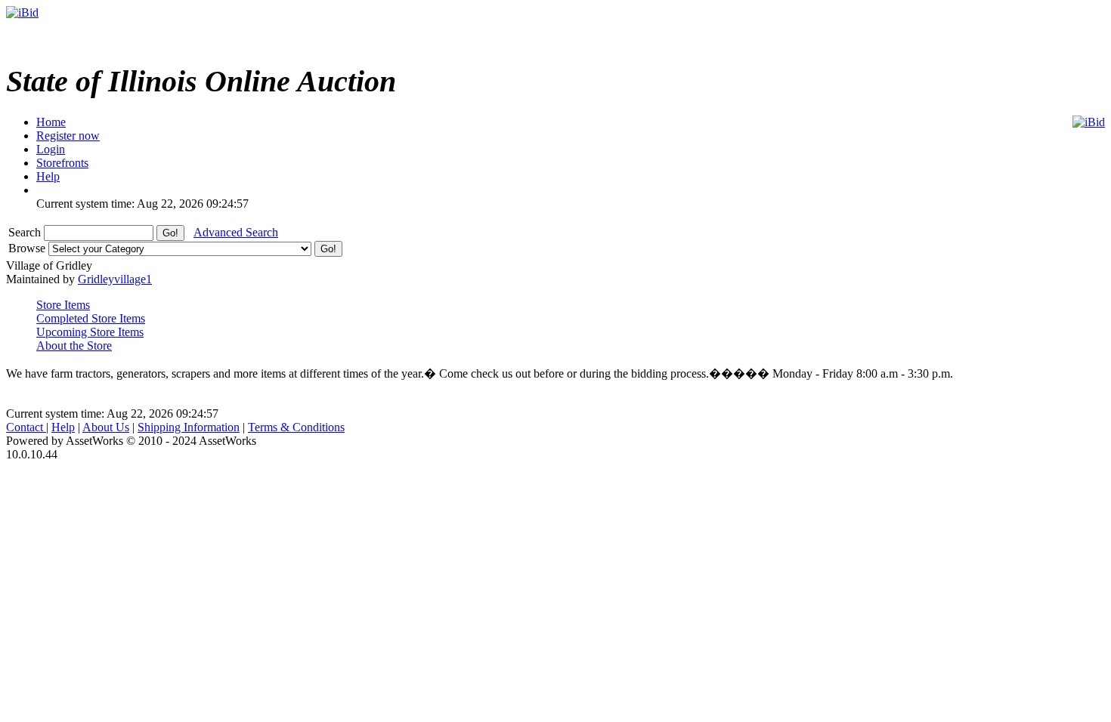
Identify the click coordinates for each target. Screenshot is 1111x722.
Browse (28, 248)
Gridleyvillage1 (115, 279)
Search (26, 232)
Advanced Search (235, 232)
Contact (26, 427)
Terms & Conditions (296, 427)
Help (63, 427)
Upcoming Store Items (90, 332)
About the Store (74, 345)
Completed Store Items (90, 318)
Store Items (63, 304)
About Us (105, 427)
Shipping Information (189, 427)
